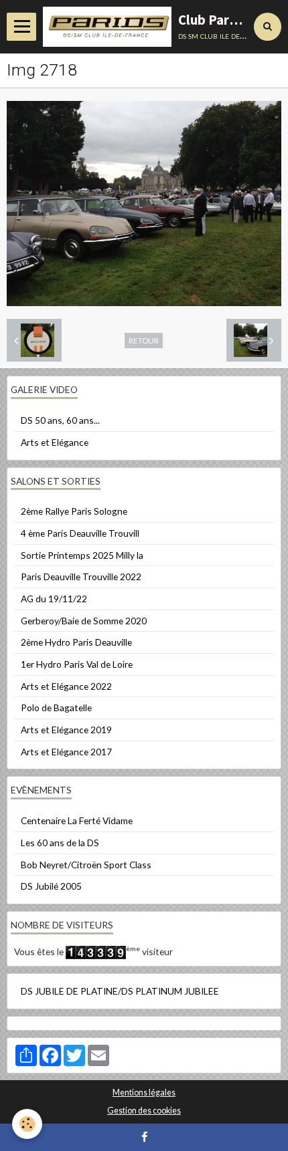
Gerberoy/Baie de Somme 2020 (84, 620)
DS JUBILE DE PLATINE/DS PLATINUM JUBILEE (120, 991)
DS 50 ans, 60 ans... (60, 420)
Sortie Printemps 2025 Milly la (82, 555)
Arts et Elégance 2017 (66, 751)
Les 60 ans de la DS (60, 842)
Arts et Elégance (54, 442)
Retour (144, 340)
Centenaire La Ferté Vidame (77, 820)
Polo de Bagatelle (56, 707)
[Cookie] (27, 1124)
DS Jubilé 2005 (51, 886)
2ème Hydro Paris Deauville (76, 642)
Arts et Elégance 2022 (66, 686)
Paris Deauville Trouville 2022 (81, 576)
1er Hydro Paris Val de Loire (77, 664)
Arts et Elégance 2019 (66, 729)
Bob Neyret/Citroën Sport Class (86, 864)
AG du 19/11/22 (54, 598)
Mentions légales (144, 1093)
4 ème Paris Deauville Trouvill (80, 533)
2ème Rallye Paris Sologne (74, 511)
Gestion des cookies (144, 1111)
